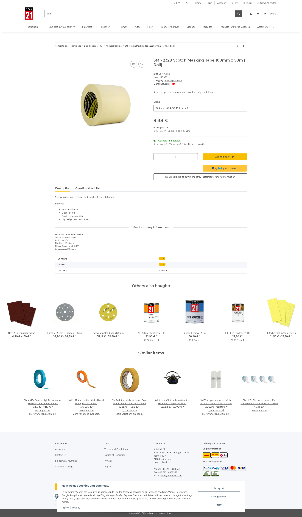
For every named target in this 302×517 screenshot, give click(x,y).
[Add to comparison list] (133, 64)
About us (60, 449)
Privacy (76, 507)
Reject (219, 504)
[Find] (238, 13)
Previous (7, 319)
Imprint (65, 507)
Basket (234, 2)
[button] (250, 13)
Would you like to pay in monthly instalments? (200, 176)
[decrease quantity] (157, 156)
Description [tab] (62, 188)
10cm (162, 264)
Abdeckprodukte (173, 80)
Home (198, 2)
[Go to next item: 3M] (243, 45)
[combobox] (200, 108)
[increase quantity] (194, 156)
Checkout (247, 2)
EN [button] (186, 2)
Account (221, 2)
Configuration (218, 496)
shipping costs (182, 130)
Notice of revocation (115, 454)
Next (294, 319)
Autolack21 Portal (266, 2)
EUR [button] (175, 2)
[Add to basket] (57, 56)
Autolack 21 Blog (64, 466)
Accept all (219, 488)
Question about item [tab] (88, 188)
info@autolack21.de (171, 475)
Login (209, 2)
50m (162, 258)
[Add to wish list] (141, 64)
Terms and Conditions (116, 449)
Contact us (60, 454)
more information (225, 176)
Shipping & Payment (66, 460)
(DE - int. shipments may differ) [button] (193, 144)
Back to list (62, 45)
